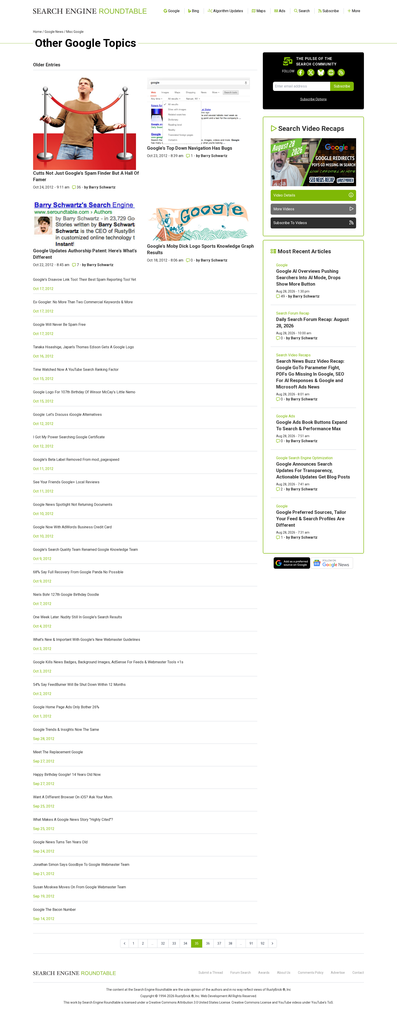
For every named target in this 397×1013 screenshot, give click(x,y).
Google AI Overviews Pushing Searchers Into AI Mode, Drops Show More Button (308, 277)
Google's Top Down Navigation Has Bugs (189, 148)
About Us (283, 972)
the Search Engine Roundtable (150, 989)
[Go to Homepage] (90, 11)
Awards (263, 972)
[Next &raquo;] (272, 943)
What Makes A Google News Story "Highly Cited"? (73, 819)
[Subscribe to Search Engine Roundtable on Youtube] (331, 72)
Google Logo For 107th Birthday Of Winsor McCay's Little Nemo (84, 392)
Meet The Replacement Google (58, 752)
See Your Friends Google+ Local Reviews (66, 482)
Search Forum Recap (292, 313)
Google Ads (285, 416)
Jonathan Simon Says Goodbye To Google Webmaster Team (81, 864)
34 (185, 943)
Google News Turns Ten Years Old (60, 842)
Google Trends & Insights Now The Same (66, 729)
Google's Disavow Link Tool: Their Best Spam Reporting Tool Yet (84, 279)
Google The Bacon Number (54, 909)
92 (262, 943)
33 (174, 943)
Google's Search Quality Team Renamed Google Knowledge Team (85, 549)
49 (283, 296)
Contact (358, 972)
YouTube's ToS (322, 1002)
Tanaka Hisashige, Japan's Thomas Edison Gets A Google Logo (83, 347)
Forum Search (240, 972)
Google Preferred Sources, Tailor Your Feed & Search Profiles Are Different (311, 518)
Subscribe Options (313, 99)
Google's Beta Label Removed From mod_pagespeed (76, 459)
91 (251, 943)
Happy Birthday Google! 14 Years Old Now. (67, 774)
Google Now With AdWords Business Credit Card (72, 527)
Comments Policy (310, 972)
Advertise (338, 972)
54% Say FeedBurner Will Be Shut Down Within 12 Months (79, 684)
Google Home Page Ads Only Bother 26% (66, 707)
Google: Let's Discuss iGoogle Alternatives (67, 414)
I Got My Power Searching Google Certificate (69, 437)
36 (79, 187)
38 (230, 943)
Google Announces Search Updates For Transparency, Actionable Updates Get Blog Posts (313, 470)
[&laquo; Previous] (124, 943)
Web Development (214, 996)
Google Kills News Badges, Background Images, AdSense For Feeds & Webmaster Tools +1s (108, 662)
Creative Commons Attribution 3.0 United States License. (190, 1002)
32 (163, 943)
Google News (54, 32)
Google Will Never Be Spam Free (59, 324)
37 (219, 943)
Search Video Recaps (293, 355)
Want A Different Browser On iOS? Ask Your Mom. (73, 797)
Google (282, 265)
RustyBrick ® (184, 996)
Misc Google (75, 32)
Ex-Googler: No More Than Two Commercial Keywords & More (83, 302)
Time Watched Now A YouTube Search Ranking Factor (76, 369)
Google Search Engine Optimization (304, 458)
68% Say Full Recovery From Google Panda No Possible (78, 572)
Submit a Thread (210, 972)
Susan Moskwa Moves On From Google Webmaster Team (79, 887)
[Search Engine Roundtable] (74, 974)
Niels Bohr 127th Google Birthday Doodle (66, 594)
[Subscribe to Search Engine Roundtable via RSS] (341, 72)
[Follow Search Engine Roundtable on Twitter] (311, 72)
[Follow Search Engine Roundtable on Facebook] (300, 72)
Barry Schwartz (102, 187)
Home (37, 32)
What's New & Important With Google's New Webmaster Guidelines (86, 639)
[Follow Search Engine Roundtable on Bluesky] (321, 72)
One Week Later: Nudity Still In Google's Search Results (77, 617)
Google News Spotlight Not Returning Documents (72, 504)
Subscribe (342, 86)
